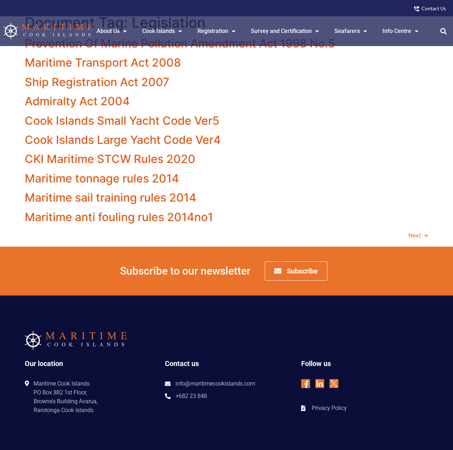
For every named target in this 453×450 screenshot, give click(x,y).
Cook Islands (158, 31)
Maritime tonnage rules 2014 (102, 178)
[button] (443, 31)
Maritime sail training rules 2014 (110, 197)
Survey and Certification (281, 31)
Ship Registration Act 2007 (97, 82)
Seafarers (347, 31)
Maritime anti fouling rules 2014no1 (119, 217)
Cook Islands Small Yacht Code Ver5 (122, 121)
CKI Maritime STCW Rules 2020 (110, 159)
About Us (108, 31)
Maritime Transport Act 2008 (103, 62)
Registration (212, 31)
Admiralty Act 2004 (77, 101)
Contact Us (434, 8)
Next (418, 235)
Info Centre (397, 31)
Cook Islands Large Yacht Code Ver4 (123, 140)
